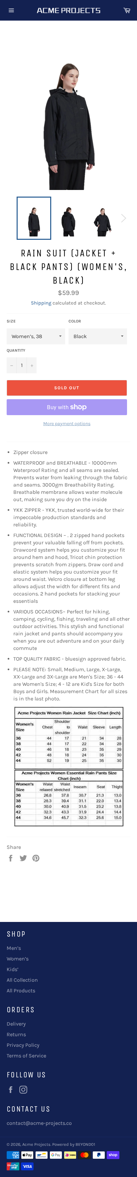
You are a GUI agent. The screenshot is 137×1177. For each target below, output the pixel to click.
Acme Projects (36, 1144)
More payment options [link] (66, 423)
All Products (21, 990)
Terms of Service (26, 1055)
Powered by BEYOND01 (73, 1144)
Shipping (41, 303)
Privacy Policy (23, 1045)
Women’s (18, 958)
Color (74, 321)
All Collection (22, 980)
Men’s (14, 948)
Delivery (16, 1024)
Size (11, 321)
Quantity (16, 350)
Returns (16, 1034)
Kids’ (12, 969)
